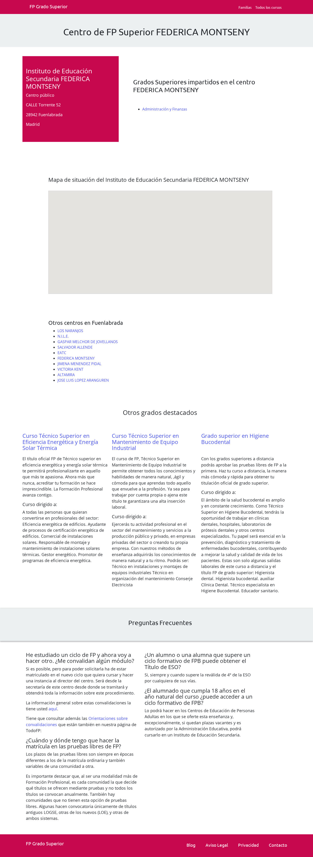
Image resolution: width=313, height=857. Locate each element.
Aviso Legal (217, 845)
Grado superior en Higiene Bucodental (235, 438)
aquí (53, 708)
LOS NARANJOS (70, 330)
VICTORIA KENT (70, 369)
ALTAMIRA (66, 374)
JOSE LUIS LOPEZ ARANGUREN (83, 380)
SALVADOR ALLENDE (75, 347)
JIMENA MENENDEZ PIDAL (79, 363)
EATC (62, 352)
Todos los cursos (268, 7)
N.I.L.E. (63, 336)
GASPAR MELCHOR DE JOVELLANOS (88, 341)
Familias (245, 7)
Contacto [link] (278, 845)
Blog (191, 845)
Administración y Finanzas (164, 109)
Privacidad (248, 845)
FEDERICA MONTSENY (76, 358)
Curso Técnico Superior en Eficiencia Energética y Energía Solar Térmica (60, 442)
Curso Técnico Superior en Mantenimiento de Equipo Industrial (145, 442)
